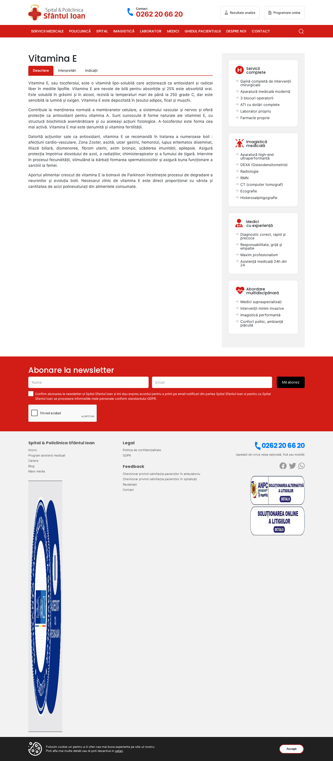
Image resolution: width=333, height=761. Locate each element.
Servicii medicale (47, 31)
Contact (261, 31)
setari (119, 751)
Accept (292, 749)
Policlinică (80, 31)
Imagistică (124, 31)
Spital (102, 31)
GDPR (127, 455)
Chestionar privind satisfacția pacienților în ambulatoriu (161, 474)
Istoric (32, 450)
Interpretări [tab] (67, 70)
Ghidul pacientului (203, 31)
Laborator (151, 31)
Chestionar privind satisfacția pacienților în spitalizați (160, 479)
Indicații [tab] (91, 70)
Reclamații (130, 484)
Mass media (36, 471)
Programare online (286, 13)
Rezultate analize (242, 13)
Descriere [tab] (41, 70)
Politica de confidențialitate (142, 450)
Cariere (33, 460)
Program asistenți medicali (46, 455)
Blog (31, 466)
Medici (173, 31)
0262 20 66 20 (283, 445)
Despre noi (236, 31)
